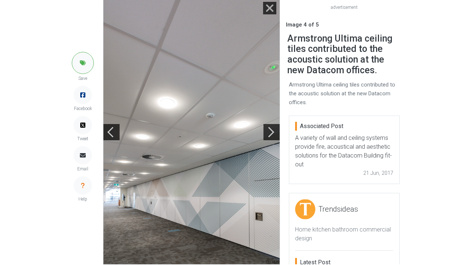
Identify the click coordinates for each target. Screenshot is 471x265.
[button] (83, 63)
